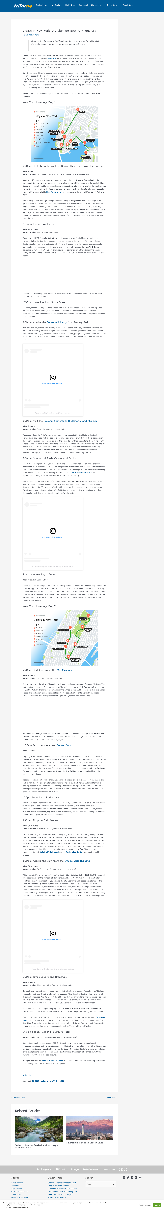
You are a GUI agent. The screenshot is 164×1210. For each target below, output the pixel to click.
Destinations (41, 5)
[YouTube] (140, 1177)
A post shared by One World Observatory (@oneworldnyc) (52, 566)
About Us (127, 5)
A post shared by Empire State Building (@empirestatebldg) (53, 969)
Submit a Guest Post (19, 1197)
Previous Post (18, 1098)
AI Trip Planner (17, 1183)
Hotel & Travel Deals (19, 1191)
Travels (26, 35)
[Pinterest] (136, 1177)
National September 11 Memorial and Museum (71, 421)
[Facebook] (124, 1177)
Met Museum (64, 670)
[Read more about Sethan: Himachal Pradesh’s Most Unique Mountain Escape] (39, 1129)
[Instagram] (132, 1177)
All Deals (56, 5)
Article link (27, 1075)
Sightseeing (96, 5)
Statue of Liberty (57, 322)
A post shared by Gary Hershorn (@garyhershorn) (52, 413)
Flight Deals (70, 5)
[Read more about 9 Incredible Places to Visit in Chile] (89, 1127)
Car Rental (83, 5)
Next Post (112, 1098)
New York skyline (53, 192)
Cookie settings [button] (145, 1205)
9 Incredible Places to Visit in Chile (84, 1142)
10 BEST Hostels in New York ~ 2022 (48, 1081)
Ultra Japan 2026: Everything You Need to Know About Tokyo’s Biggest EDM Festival (62, 1194)
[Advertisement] (64, 275)
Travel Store (112, 5)
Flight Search (16, 1189)
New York (34, 35)
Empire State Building (77, 861)
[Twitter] (128, 1177)
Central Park (64, 745)
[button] (48, 5)
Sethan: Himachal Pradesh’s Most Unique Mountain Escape (36, 1146)
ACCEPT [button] (157, 1205)
